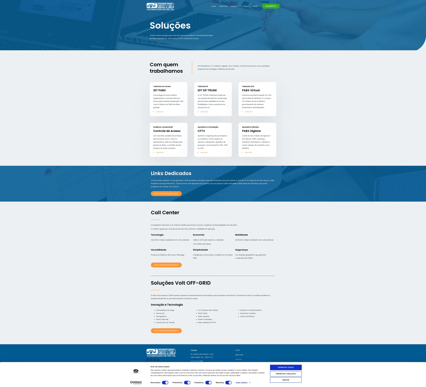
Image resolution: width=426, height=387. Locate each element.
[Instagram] (158, 360)
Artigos (246, 6)
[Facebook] (147, 360)
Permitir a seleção (286, 374)
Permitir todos (286, 367)
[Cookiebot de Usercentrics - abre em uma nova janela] (136, 382)
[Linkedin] (155, 360)
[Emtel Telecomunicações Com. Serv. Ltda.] (160, 6)
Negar (286, 380)
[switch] (187, 382)
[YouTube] (151, 360)
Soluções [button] (234, 6)
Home (213, 6)
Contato (255, 6)
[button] (271, 6)
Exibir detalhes (242, 383)
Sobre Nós (223, 6)
